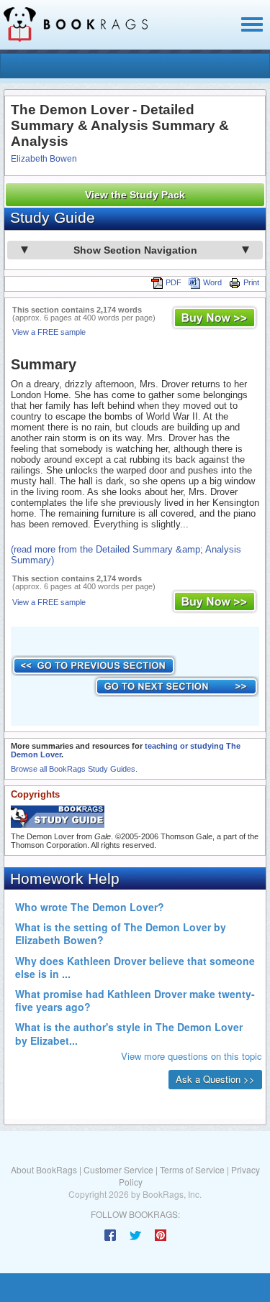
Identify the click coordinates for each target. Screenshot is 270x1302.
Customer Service (118, 1169)
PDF (173, 282)
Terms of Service (192, 1169)
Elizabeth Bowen (44, 159)
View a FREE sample (49, 332)
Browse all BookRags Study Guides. (74, 769)
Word (212, 282)
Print (251, 282)
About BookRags (44, 1169)
